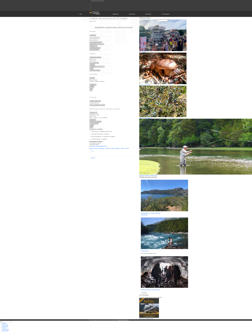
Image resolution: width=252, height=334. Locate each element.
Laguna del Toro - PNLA (155, 56)
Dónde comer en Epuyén (136, 25)
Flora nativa (169, 20)
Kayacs (149, 47)
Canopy (149, 45)
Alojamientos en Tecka (105, 59)
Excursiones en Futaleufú (105, 69)
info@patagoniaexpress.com (97, 0)
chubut (122, 148)
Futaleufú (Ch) (101, 65)
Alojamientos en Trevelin (120, 28)
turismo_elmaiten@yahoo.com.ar (99, 146)
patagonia (117, 148)
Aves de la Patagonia (169, 17)
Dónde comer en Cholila (136, 20)
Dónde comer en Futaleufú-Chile (138, 32)
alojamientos (101, 148)
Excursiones (148, 14)
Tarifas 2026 (153, 35)
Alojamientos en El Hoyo (105, 53)
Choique (168, 25)
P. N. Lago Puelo (153, 26)
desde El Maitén (153, 20)
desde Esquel (153, 19)
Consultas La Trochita (155, 22)
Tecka (99, 56)
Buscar (157, 17)
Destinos (98, 14)
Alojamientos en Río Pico (105, 62)
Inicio (81, 14)
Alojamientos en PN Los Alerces (107, 72)
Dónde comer (5, 324)
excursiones (107, 148)
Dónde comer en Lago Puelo (137, 23)
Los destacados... (119, 17)
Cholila (99, 38)
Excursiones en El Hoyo (105, 54)
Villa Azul (119, 25)
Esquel (99, 17)
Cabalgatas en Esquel (152, 44)
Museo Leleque (169, 31)
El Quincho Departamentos (123, 20)
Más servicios (5, 330)
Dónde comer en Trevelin (137, 19)
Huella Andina (151, 59)
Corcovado (100, 34)
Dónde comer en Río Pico (137, 28)
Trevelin (100, 25)
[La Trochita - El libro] (149, 307)
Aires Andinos (120, 19)
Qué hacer (4, 327)
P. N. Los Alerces (102, 71)
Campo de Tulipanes (152, 42)
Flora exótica (169, 22)
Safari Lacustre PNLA (154, 31)
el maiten (91, 148)
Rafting (149, 51)
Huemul (168, 26)
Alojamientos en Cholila (105, 40)
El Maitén (100, 29)
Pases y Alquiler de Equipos (156, 37)
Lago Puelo (100, 42)
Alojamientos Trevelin (105, 26)
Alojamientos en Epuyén (105, 48)
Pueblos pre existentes (169, 29)
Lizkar (118, 23)
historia (113, 148)
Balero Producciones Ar (123, 320)
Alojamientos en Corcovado (106, 35)
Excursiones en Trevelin (105, 28)
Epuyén (100, 47)
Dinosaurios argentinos (169, 28)
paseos (96, 148)
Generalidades (153, 34)
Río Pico (100, 60)
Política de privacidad (86, 17)
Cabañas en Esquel (106, 20)
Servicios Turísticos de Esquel (107, 23)
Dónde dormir (5, 326)
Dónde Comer (132, 14)
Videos (165, 40)
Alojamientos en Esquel (105, 19)
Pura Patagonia (165, 14)
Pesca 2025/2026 (152, 57)
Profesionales (167, 32)
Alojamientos (115, 14)
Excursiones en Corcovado (106, 37)
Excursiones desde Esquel (106, 22)
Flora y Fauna (167, 19)
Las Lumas (119, 22)
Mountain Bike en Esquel (153, 48)
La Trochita (150, 17)
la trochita (126, 148)
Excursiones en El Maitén (105, 32)
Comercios (166, 35)
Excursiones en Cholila (105, 41)
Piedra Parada (151, 50)
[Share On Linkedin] (92, 152)
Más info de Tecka (104, 57)
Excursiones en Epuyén (105, 50)
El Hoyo (100, 51)
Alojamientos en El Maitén (106, 31)
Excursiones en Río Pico (105, 63)
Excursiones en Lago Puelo (106, 45)
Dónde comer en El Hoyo (137, 26)
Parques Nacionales (152, 23)
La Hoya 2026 (151, 32)
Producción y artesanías (169, 34)
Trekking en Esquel (154, 54)
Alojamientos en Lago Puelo (106, 44)
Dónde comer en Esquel (136, 17)
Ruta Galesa (150, 38)
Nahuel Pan (168, 38)
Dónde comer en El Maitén (137, 22)
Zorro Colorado (169, 23)
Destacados (169, 37)
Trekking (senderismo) (153, 53)
